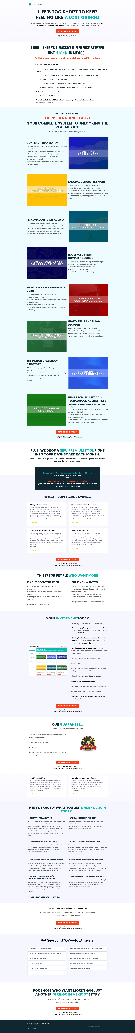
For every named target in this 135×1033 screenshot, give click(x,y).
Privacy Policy (91, 1026)
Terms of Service (98, 1026)
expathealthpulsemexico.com (33, 1024)
